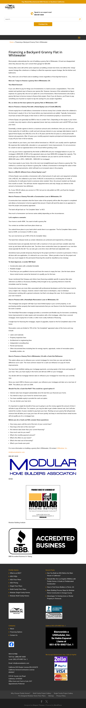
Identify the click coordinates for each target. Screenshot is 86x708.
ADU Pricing (14, 583)
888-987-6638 (39, 15)
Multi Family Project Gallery (42, 693)
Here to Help (13, 654)
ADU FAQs (13, 576)
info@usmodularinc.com (17, 452)
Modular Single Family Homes (20, 592)
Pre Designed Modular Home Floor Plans (32, 696)
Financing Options (16, 632)
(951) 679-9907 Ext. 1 (20, 659)
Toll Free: (12, 657)
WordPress (58, 705)
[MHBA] (43, 476)
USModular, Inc (62, 448)
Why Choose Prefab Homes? (20, 693)
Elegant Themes (38, 705)
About (12, 628)
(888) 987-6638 (20, 657)
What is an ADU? (15, 573)
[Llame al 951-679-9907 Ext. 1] (61, 638)
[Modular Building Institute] (43, 502)
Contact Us (43, 24)
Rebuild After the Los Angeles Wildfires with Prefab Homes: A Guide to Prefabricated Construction (61, 581)
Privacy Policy (61, 696)
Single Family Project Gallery (63, 693)
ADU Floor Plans (15, 579)
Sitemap (51, 696)
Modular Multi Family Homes (19, 596)
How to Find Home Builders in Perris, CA (60, 587)
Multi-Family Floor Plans (18, 589)
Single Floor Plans (16, 586)
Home (12, 42)
